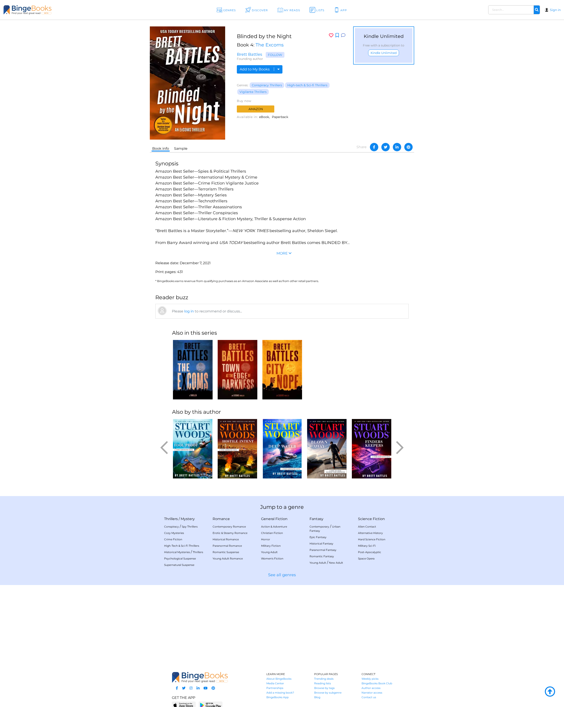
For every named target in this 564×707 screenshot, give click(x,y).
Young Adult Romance (228, 558)
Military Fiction (271, 545)
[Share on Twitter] (385, 147)
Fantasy (316, 519)
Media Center (275, 683)
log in (189, 311)
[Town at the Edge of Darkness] (237, 369)
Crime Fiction (173, 539)
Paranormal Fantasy (323, 550)
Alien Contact (367, 526)
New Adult (336, 562)
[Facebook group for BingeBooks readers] (177, 688)
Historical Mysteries (177, 552)
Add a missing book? (280, 692)
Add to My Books (255, 69)
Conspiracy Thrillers (267, 85)
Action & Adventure (274, 526)
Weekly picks (370, 678)
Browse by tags (324, 688)
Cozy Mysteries (174, 533)
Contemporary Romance (229, 526)
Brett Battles (249, 54)
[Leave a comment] (343, 35)
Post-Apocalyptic (369, 552)
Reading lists (322, 683)
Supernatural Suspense (179, 565)
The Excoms (270, 45)
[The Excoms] (192, 369)
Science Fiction (371, 519)
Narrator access (372, 692)
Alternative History (370, 533)
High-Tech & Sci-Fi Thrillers (181, 545)
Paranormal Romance (227, 545)
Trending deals (324, 678)
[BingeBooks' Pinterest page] (213, 688)
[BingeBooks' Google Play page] (211, 705)
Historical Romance (226, 539)
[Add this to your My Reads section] (337, 35)
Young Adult (269, 552)
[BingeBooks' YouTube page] (206, 688)
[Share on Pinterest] (408, 147)
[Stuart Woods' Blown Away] (326, 448)
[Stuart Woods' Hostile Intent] (237, 448)
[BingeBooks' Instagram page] (191, 688)
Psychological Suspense (180, 558)
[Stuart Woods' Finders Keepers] (371, 448)
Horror (265, 539)
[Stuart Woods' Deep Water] (282, 448)
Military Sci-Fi (367, 545)
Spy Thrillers (190, 526)
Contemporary (319, 526)
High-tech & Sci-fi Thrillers (307, 85)
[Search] (537, 10)
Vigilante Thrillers (253, 92)
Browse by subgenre (327, 692)
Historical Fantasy (321, 543)
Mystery (188, 519)
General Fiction (274, 519)
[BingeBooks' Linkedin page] (198, 688)
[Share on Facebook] (374, 147)
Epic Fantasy (318, 537)
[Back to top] (550, 691)
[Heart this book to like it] (331, 35)
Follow (275, 55)
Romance (221, 519)
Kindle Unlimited (384, 53)
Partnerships (274, 688)
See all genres (282, 574)
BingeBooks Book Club (377, 683)
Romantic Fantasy (322, 556)
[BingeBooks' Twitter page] (184, 688)
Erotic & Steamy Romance (230, 533)
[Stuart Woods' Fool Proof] (192, 448)
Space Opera (366, 558)
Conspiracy (171, 526)
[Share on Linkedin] (397, 147)
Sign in (555, 10)
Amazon (256, 109)
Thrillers (171, 519)
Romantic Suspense (226, 552)
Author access (371, 688)
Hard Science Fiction (371, 539)
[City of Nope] (282, 369)
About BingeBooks (278, 678)
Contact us (369, 697)
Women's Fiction (272, 558)
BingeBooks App (277, 697)
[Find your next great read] (55, 10)
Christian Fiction (272, 533)
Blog (317, 697)
